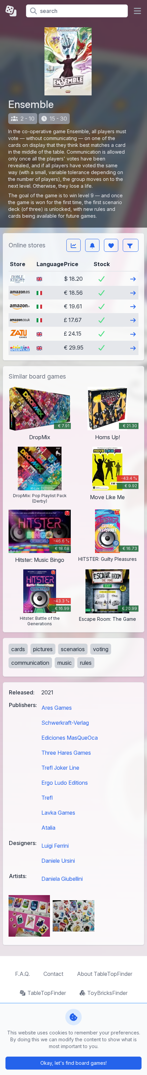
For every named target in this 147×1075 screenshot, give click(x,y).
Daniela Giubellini (62, 878)
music (64, 662)
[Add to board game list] (111, 245)
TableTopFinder (46, 992)
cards (18, 649)
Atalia (48, 827)
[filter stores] (130, 245)
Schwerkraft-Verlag (65, 722)
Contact (53, 973)
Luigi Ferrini (55, 845)
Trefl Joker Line (60, 767)
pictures (43, 649)
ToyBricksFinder (107, 992)
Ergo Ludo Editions (64, 782)
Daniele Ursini (58, 860)
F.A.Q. (22, 973)
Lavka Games (58, 812)
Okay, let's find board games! (73, 1063)
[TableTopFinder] (13, 11)
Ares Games (56, 707)
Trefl (47, 797)
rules (86, 662)
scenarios (73, 649)
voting (100, 649)
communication (30, 662)
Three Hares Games (66, 752)
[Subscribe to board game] (92, 245)
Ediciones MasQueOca (69, 737)
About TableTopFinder (104, 973)
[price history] (73, 245)
